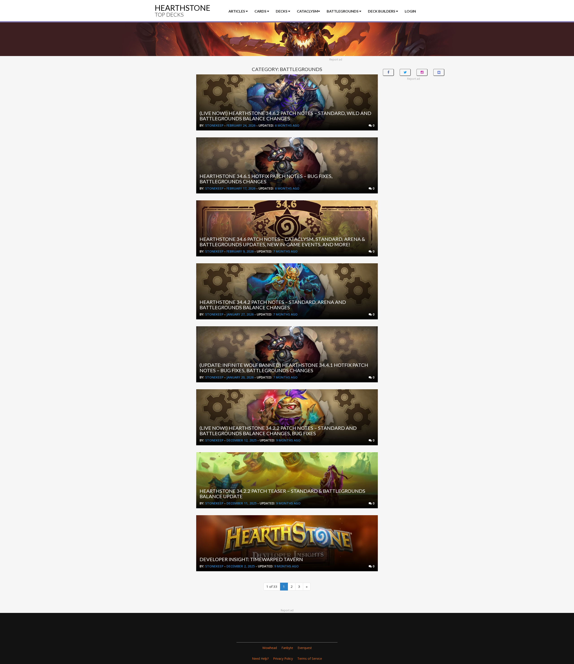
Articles (237, 11)
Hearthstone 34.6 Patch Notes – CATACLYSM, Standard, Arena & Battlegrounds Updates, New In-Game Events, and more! (282, 241)
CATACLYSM (307, 11)
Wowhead (269, 648)
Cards (260, 11)
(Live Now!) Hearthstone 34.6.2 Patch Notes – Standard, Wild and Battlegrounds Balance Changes (285, 115)
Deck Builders (382, 11)
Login (410, 11)
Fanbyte (287, 648)
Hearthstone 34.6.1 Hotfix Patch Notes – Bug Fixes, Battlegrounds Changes (266, 178)
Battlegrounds (343, 11)
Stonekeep (214, 125)
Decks (282, 11)
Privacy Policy (283, 658)
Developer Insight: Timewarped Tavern (251, 559)
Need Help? (260, 658)
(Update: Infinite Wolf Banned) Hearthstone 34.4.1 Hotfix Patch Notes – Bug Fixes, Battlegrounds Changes (284, 367)
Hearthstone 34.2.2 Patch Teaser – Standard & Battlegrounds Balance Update (282, 493)
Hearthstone (182, 10)
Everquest (305, 648)
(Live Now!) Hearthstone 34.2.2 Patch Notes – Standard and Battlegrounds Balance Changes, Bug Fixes (278, 430)
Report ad (335, 59)
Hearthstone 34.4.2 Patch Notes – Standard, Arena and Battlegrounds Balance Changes (273, 304)
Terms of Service (309, 658)
